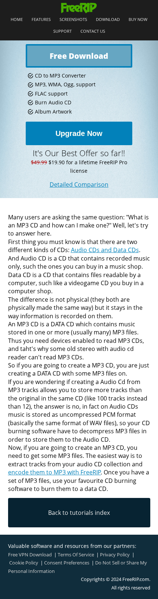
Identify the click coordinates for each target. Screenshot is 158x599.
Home (17, 19)
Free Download (79, 56)
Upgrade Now (79, 133)
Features (41, 19)
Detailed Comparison (79, 184)
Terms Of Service (76, 554)
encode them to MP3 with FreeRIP (54, 472)
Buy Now (138, 19)
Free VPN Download (30, 554)
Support (62, 31)
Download (108, 19)
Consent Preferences (66, 562)
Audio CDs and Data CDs (105, 250)
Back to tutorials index (79, 513)
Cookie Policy (23, 562)
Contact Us (92, 31)
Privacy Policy (115, 554)
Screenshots (73, 19)
